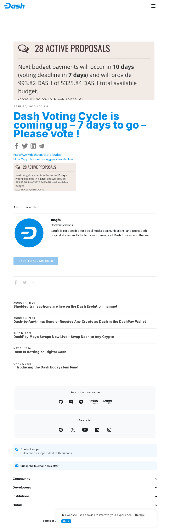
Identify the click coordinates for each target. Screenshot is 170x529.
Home (17, 505)
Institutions (21, 496)
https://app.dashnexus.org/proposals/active (43, 159)
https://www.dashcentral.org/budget (37, 154)
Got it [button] (66, 521)
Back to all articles (36, 261)
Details (139, 515)
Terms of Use (51, 520)
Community (21, 479)
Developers (22, 487)
